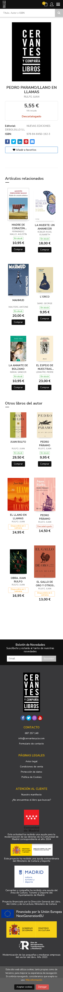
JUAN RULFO (18, 442)
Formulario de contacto (31, 743)
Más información (34, 980)
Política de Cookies (32, 777)
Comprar (18, 249)
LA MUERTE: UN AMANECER (45, 226)
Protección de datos (31, 771)
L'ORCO (45, 296)
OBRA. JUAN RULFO (18, 579)
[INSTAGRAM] (34, 717)
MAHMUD (18, 300)
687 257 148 (31, 733)
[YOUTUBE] (40, 717)
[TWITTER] (28, 717)
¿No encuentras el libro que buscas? (31, 799)
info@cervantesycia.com (31, 738)
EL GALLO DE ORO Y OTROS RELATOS (45, 583)
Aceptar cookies (24, 986)
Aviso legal (31, 761)
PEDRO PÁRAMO (44, 443)
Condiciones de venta (31, 766)
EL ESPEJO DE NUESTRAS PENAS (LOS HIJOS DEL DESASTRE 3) (44, 367)
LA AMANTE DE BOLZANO (18, 367)
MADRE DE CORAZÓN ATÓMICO (18, 226)
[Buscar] (59, 13)
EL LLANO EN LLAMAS (18, 516)
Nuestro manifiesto (31, 794)
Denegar (42, 986)
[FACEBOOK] (23, 717)
